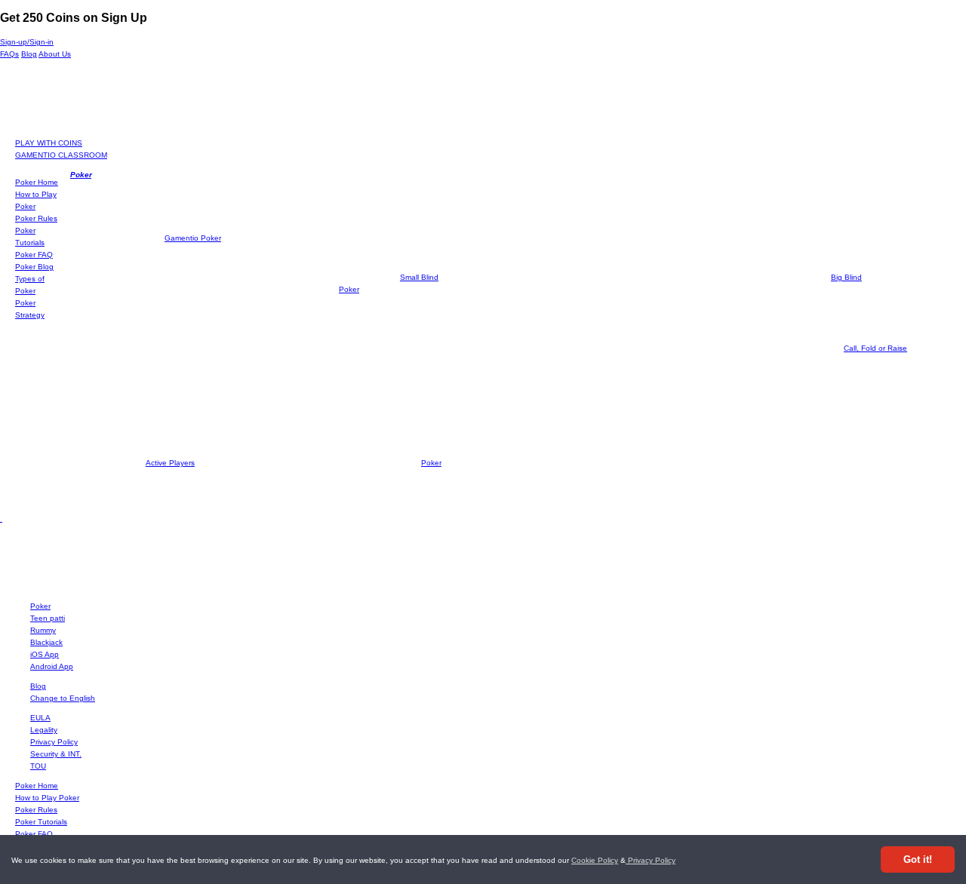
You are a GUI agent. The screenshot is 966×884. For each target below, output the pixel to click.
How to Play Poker (47, 797)
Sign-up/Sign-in (27, 42)
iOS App (44, 654)
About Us (54, 54)
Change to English (62, 698)
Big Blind (846, 277)
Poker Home (36, 182)
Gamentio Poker (193, 238)
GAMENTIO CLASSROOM (61, 155)
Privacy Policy (650, 860)
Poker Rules (36, 218)
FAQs (9, 54)
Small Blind (419, 277)
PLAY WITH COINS (48, 143)
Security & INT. (56, 754)
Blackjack (46, 642)
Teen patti (47, 618)
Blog (29, 54)
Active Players (170, 463)
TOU (38, 766)
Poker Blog (34, 266)
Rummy (43, 630)
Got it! (917, 859)
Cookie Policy (594, 860)
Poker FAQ (34, 254)
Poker (80, 174)
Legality (43, 730)
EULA (40, 718)
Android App (51, 666)
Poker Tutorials (41, 822)
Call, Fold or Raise (875, 348)
